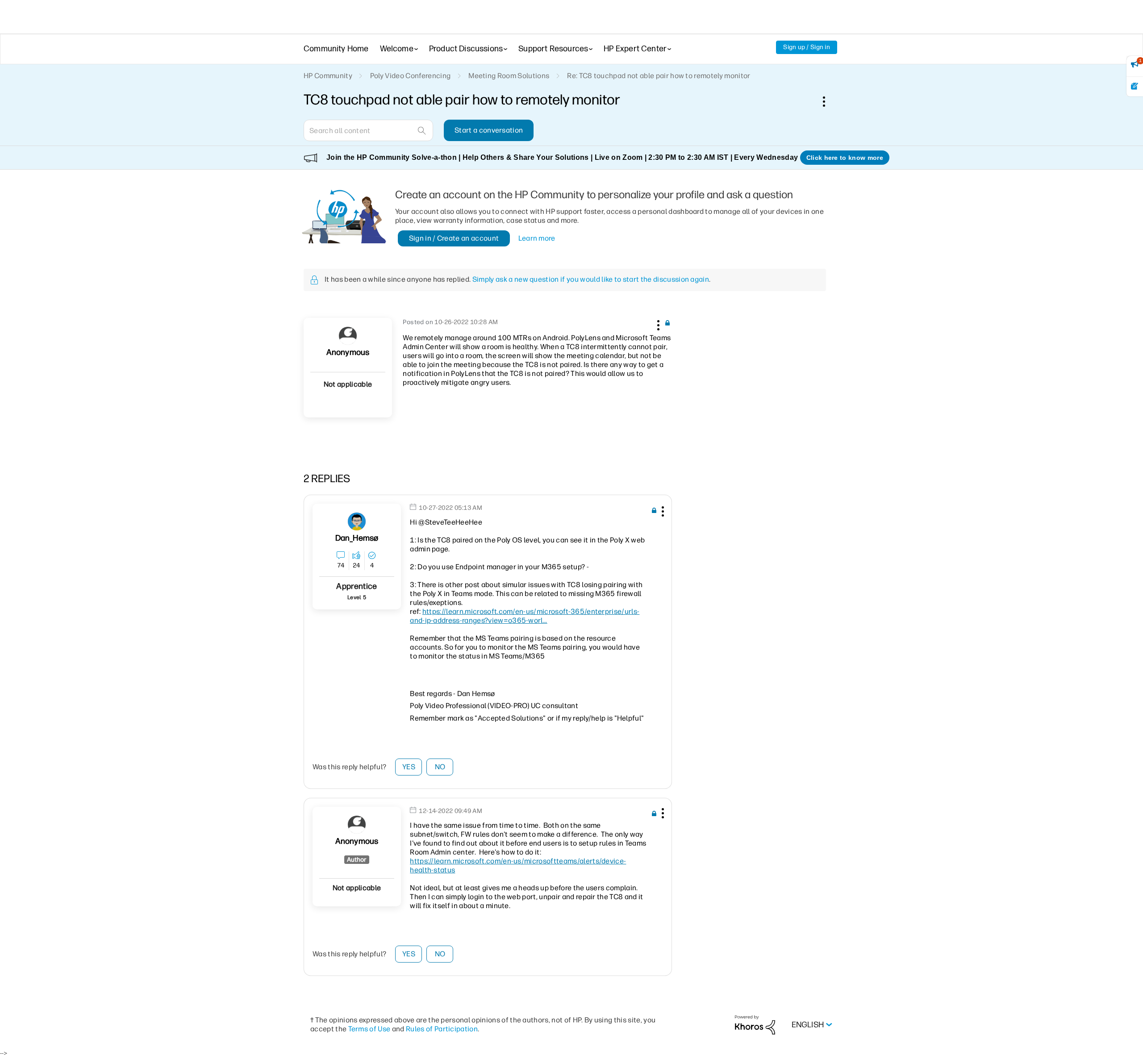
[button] (657, 323)
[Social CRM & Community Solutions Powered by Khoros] (755, 1024)
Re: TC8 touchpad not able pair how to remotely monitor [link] (658, 75)
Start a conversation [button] (489, 130)
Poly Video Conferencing (410, 75)
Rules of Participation (442, 1029)
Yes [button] (408, 767)
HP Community (328, 75)
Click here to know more (844, 157)
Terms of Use (369, 1029)
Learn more (536, 238)
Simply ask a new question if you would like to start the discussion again (590, 279)
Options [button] (828, 101)
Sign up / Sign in (806, 47)
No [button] (440, 767)
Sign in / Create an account (454, 238)
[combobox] (368, 130)
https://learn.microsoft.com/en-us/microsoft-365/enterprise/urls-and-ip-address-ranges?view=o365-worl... (524, 616)
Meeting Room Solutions (508, 75)
